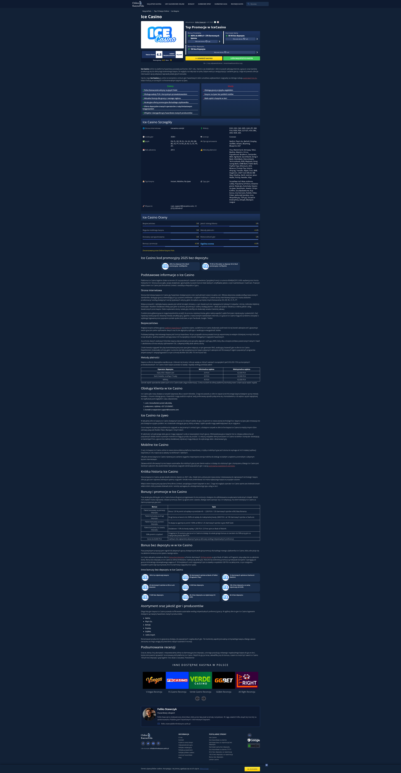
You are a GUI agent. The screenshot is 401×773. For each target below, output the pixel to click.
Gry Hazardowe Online (174, 4)
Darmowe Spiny (204, 4)
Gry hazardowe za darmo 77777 (220, 749)
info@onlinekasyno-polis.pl (159, 748)
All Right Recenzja (247, 691)
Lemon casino (214, 759)
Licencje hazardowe (185, 755)
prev (197, 698)
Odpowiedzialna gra (185, 745)
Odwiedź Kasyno (205, 58)
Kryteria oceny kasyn (185, 742)
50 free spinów (206, 557)
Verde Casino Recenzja (200, 691)
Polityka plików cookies (186, 752)
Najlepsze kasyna (154, 4)
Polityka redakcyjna (185, 747)
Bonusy (191, 4)
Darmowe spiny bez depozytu (219, 747)
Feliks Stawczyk (200, 22)
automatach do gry (250, 78)
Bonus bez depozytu (216, 757)
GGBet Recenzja (223, 691)
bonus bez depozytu (176, 557)
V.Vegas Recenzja (154, 691)
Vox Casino (213, 737)
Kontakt (181, 740)
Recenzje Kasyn (237, 4)
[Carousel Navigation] (200, 698)
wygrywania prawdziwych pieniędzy (222, 466)
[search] (249, 4)
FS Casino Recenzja (177, 691)
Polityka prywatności (185, 750)
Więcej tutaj (204, 768)
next (203, 698)
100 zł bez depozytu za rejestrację (221, 754)
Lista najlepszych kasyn (242, 58)
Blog (179, 757)
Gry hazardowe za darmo (218, 740)
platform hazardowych (173, 328)
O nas (180, 737)
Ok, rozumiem (252, 769)
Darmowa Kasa (221, 4)
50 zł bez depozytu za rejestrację (220, 752)
